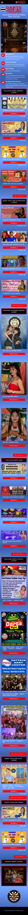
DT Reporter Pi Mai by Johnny (11, 293)
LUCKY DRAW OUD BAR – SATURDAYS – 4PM (13, 741)
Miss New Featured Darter (10, 442)
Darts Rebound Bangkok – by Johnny (14, 475)
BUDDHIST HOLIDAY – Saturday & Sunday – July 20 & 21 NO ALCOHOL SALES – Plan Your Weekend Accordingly (13, 786)
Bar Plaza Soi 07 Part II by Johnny (13, 519)
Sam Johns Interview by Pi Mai (12, 269)
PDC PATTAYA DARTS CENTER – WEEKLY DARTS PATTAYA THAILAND (13, 694)
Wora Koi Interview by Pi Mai (11, 220)
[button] (3, 875)
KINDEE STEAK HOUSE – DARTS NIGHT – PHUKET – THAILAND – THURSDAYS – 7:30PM (14, 648)
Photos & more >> (14, 353)
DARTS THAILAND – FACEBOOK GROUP (13, 600)
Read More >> (14, 113)
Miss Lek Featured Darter (10, 396)
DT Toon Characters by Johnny (12, 135)
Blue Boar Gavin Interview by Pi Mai (13, 244)
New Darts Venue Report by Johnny (13, 497)
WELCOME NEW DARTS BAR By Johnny (13, 110)
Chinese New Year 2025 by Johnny (13, 183)
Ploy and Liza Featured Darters (12, 350)
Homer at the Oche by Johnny (12, 159)
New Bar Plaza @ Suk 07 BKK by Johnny (12, 542)
